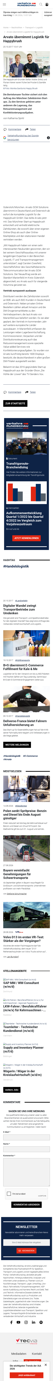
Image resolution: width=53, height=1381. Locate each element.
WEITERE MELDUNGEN (17, 744)
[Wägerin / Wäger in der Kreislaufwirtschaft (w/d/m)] (26, 1066)
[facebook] (11, 1322)
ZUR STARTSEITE (15, 403)
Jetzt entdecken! (26, 1375)
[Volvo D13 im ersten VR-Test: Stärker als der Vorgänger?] (26, 915)
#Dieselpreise (21, 806)
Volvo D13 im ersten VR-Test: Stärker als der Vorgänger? (23, 939)
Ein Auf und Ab (12, 529)
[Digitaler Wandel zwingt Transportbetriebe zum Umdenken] (26, 584)
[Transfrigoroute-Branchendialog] (26, 443)
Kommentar (8, 1155)
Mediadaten (18, 1353)
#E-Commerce (30, 756)
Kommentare (14, 129)
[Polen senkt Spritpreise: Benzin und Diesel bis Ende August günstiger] (26, 789)
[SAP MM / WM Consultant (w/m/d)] (19, 979)
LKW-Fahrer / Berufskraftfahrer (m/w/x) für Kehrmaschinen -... (25, 1008)
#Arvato (7, 759)
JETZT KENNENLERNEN (26, 538)
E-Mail (6, 1132)
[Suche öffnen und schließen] (40, 4)
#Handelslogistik (16, 566)
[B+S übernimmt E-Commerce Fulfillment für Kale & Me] (26, 643)
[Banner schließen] (45, 1365)
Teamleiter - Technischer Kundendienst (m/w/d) (20, 1028)
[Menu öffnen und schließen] (5, 4)
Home (5, 27)
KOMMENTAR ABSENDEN (27, 1204)
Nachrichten (16, 27)
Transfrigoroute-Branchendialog (17, 465)
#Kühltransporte (22, 660)
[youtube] (18, 1322)
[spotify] (41, 1322)
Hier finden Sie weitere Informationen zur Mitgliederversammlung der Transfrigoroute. (25, 473)
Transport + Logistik (34, 27)
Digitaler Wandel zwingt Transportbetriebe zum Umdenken (19, 609)
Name (6, 1144)
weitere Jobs (11, 1090)
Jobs (15, 1361)
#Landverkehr (21, 601)
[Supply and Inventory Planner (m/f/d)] (20, 1044)
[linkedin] (33, 1322)
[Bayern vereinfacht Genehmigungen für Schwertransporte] (26, 848)
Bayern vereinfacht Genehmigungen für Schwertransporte (17, 874)
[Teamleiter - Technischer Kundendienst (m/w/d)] (25, 1023)
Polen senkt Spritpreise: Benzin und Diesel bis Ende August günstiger (24, 814)
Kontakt (37, 1353)
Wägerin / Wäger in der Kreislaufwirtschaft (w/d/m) (22, 1073)
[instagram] (26, 1322)
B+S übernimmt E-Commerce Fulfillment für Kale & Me (23, 667)
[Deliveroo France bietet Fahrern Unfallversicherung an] (26, 699)
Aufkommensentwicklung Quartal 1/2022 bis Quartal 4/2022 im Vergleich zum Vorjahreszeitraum (24, 518)
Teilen (33, 129)
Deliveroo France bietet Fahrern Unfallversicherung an (25, 723)
